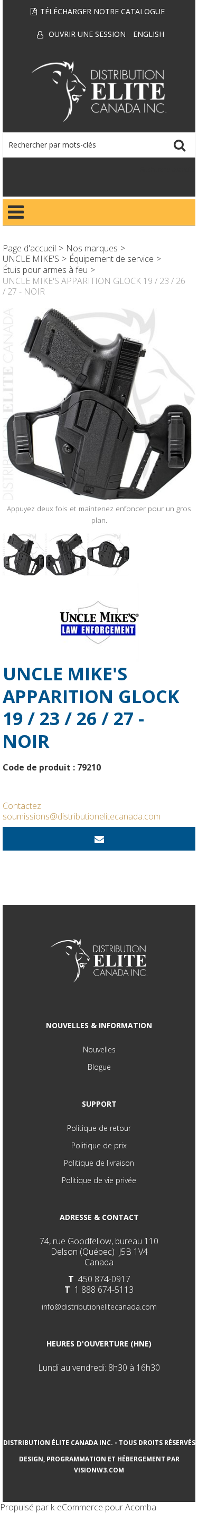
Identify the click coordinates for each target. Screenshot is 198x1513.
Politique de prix (99, 1145)
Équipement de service (111, 259)
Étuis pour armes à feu (45, 270)
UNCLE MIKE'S (31, 259)
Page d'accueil (29, 248)
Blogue (99, 1067)
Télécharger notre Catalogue (102, 11)
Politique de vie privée (99, 1180)
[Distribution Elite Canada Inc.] (99, 91)
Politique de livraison (99, 1163)
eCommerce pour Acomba (106, 1507)
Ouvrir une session (87, 34)
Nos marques (92, 248)
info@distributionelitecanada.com (99, 1307)
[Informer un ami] (99, 839)
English (148, 34)
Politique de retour (99, 1128)
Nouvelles (99, 1050)
